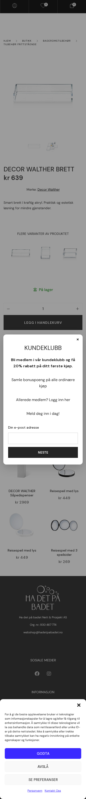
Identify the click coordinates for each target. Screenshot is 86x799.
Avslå (43, 766)
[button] (78, 705)
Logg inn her (59, 399)
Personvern (34, 791)
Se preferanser (43, 779)
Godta (43, 753)
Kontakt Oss (53, 791)
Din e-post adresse (23, 427)
